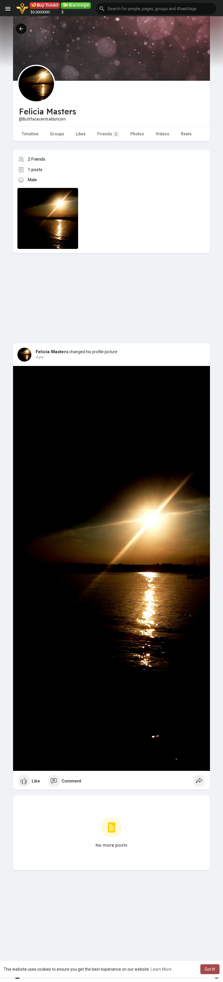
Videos (162, 134)
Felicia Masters (52, 351)
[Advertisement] (111, 294)
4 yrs (40, 357)
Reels (186, 134)
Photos (137, 134)
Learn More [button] (161, 969)
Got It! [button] (210, 969)
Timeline (30, 134)
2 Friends (36, 159)
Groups (57, 134)
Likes (81, 134)
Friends (107, 134)
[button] (156, 9)
